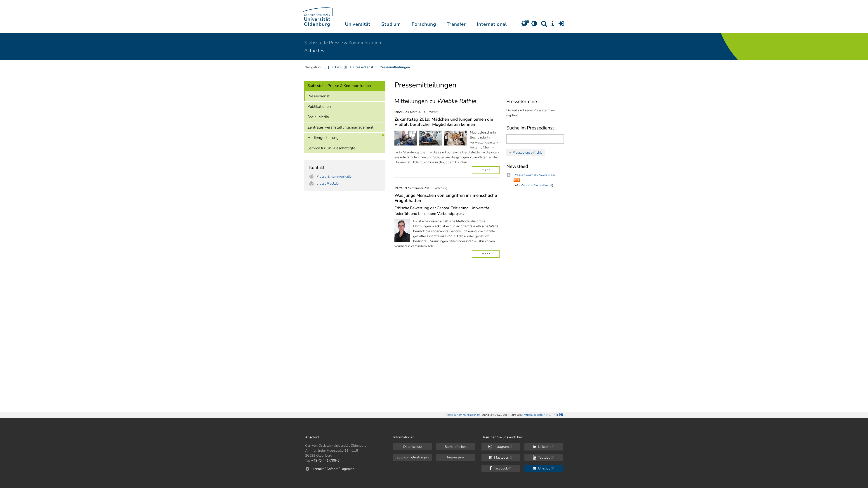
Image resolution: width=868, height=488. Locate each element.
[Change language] (524, 25)
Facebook (500, 468)
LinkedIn (543, 446)
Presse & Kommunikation (334, 176)
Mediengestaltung (323, 137)
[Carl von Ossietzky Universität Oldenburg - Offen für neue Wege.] (318, 16)
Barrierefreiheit (456, 446)
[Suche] (544, 25)
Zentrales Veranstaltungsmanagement (340, 127)
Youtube (543, 457)
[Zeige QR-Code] (561, 414)
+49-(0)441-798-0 (325, 460)
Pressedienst (318, 96)
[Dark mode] (534, 25)
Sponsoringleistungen (412, 457)
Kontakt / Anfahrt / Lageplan (333, 469)
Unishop (543, 468)
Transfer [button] (456, 24)
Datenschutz (412, 446)
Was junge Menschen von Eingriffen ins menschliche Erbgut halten (445, 198)
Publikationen (319, 106)
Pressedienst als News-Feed (535, 175)
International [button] (492, 24)
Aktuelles (314, 50)
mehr (486, 170)
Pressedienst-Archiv (527, 152)
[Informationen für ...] (552, 25)
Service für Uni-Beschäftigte (331, 148)
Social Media (318, 117)
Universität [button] (357, 24)
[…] (326, 67)
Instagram (501, 446)
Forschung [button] (424, 24)
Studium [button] (391, 24)
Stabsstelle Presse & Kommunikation (342, 43)
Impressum (455, 457)
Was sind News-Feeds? (536, 185)
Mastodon (501, 457)
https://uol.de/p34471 (537, 415)
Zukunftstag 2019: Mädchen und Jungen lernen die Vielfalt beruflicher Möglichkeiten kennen (443, 121)
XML (517, 180)
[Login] (561, 25)
